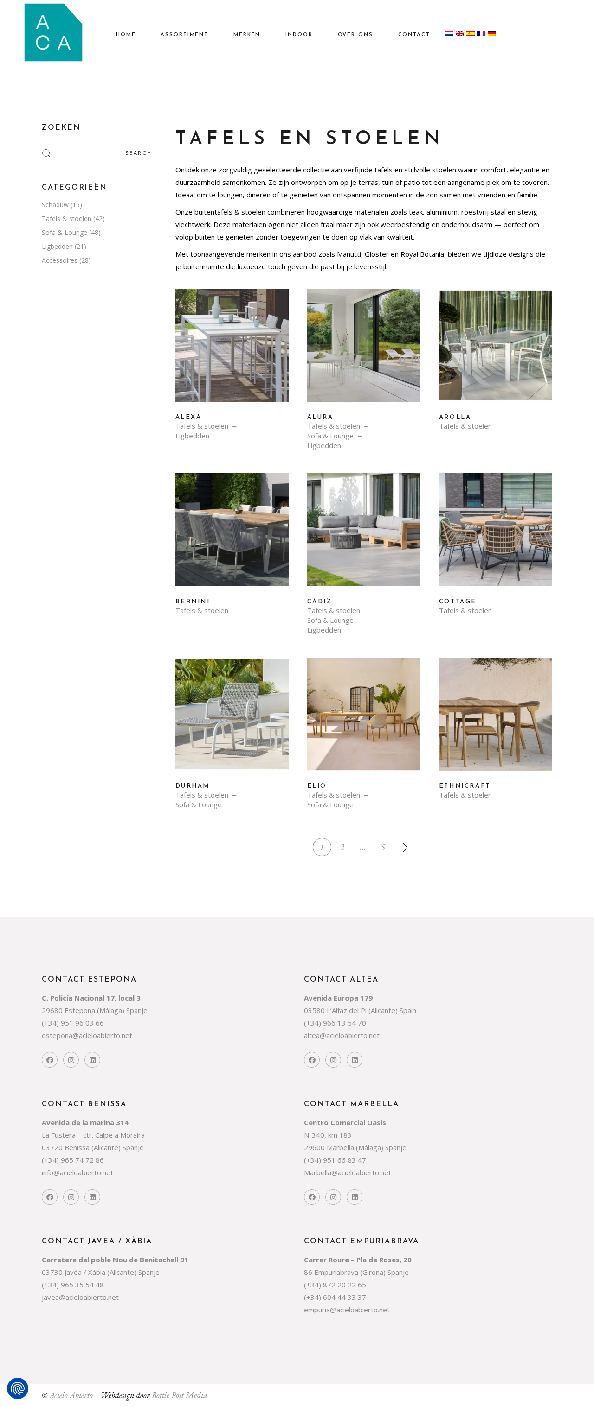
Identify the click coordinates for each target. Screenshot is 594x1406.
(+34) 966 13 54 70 (335, 1022)
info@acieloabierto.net (77, 1172)
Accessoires (59, 260)
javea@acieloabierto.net (80, 1297)
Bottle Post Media (179, 1395)
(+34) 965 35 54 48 (73, 1284)
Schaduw (55, 204)
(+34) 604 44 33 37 (335, 1297)
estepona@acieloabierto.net (87, 1035)
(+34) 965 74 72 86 (73, 1160)
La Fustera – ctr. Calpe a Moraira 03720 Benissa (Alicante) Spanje (93, 1135)
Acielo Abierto (71, 1395)
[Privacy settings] (17, 1388)
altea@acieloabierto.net (342, 1035)
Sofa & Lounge (330, 435)
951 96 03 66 (82, 1022)
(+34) (51, 1022)
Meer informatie (232, 352)
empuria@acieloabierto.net (347, 1309)
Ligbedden (192, 435)
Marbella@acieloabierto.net (347, 1172)
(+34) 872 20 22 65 (335, 1284)
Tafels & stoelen (201, 426)
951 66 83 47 (344, 1160)
